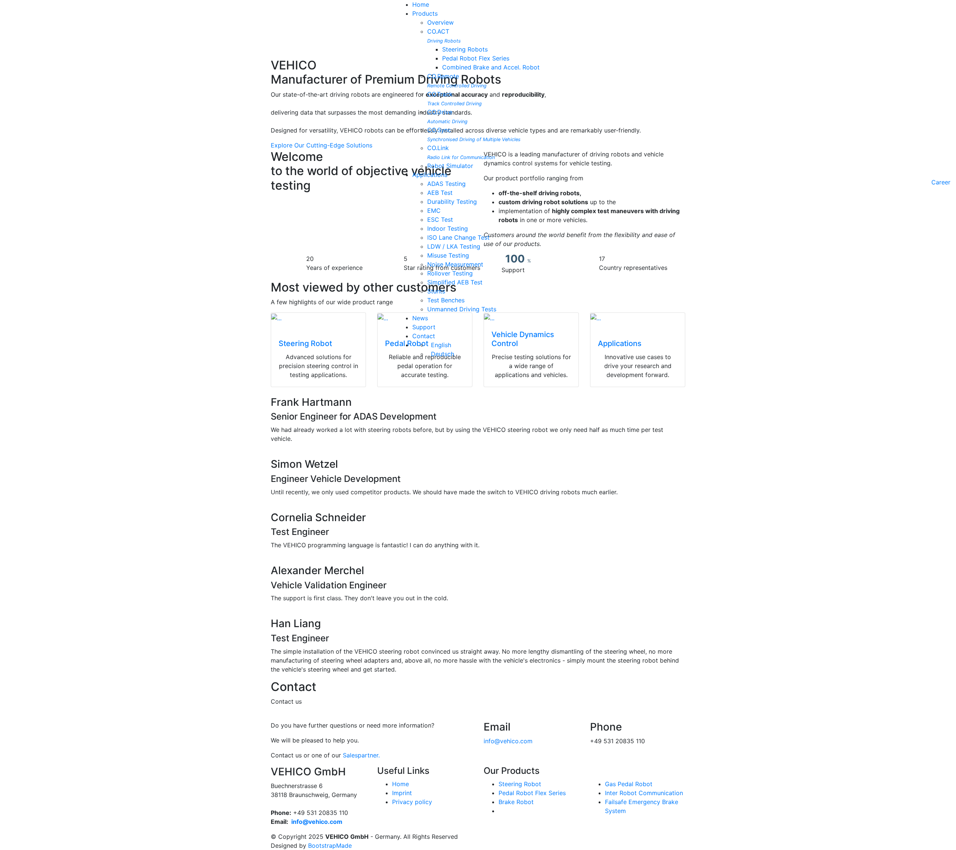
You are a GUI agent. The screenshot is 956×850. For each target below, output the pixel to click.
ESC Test (440, 219)
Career (940, 182)
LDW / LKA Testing (453, 246)
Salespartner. (361, 755)
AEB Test (440, 192)
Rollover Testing (450, 273)
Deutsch (440, 354)
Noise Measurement (455, 264)
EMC (434, 210)
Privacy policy (412, 802)
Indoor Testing (447, 228)
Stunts (436, 291)
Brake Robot (516, 802)
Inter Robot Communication (644, 793)
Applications (429, 174)
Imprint (402, 793)
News (420, 318)
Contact (423, 336)
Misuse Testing (448, 255)
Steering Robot (520, 784)
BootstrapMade (330, 845)
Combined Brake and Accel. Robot (491, 67)
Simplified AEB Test (454, 282)
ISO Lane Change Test (458, 237)
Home (420, 4)
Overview (440, 22)
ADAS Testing (446, 183)
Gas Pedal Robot (628, 784)
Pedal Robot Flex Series (475, 58)
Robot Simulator (450, 165)
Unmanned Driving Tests (461, 309)
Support (423, 327)
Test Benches (446, 300)
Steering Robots (465, 49)
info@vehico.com (508, 741)
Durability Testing (452, 201)
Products (425, 13)
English (439, 345)
